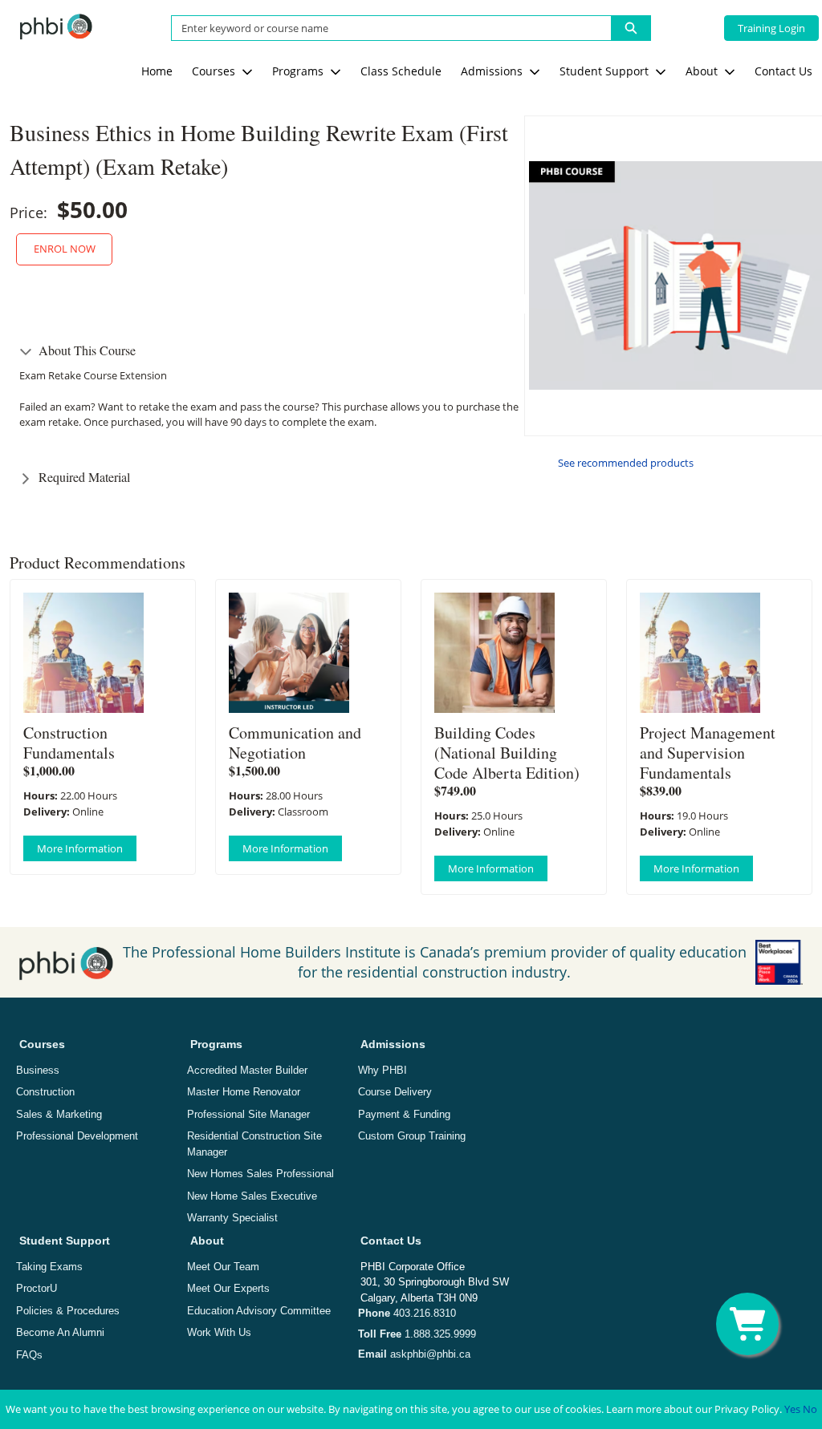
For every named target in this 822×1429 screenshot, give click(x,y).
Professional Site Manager (248, 1114)
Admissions (392, 1044)
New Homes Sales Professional (260, 1174)
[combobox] (385, 28)
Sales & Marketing (59, 1114)
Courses (42, 1044)
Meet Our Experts (228, 1288)
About (207, 1240)
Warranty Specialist (232, 1218)
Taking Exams (49, 1267)
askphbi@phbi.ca (414, 1354)
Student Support (64, 1240)
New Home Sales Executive (252, 1196)
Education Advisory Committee (259, 1311)
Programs (216, 1044)
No (810, 1409)
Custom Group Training (412, 1136)
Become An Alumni (60, 1332)
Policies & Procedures (68, 1311)
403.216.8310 (407, 1313)
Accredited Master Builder (247, 1070)
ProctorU (36, 1288)
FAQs (29, 1355)
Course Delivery (395, 1092)
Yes (792, 1409)
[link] (157, 71)
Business (37, 1070)
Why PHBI (382, 1070)
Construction (45, 1092)
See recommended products (626, 462)
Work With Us (219, 1332)
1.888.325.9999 (417, 1334)
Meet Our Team (223, 1267)
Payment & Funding (404, 1114)
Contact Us (390, 1240)
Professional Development (77, 1136)
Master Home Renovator (243, 1092)
